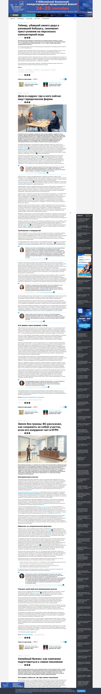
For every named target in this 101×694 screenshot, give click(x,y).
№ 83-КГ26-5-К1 (56, 513)
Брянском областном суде (45, 506)
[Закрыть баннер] (23, 683)
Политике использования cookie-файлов (23, 692)
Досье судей (29, 18)
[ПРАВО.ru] (15, 15)
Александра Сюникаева (27, 634)
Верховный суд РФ (40, 634)
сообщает (43, 43)
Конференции (20, 18)
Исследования (45, 18)
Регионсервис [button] (35, 545)
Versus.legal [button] (48, 530)
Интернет (21, 69)
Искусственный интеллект (35, 399)
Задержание (29, 69)
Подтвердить (81, 690)
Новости (20, 22)
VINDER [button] (30, 199)
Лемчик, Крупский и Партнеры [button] (25, 181)
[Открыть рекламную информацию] (90, 276)
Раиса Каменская (40, 397)
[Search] (74, 18)
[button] (25, 38)
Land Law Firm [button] (36, 592)
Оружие (54, 69)
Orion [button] (53, 243)
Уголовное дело (46, 69)
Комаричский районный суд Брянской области (29, 492)
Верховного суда (45, 513)
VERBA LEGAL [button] (26, 224)
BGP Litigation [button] (32, 153)
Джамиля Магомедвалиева (28, 397)
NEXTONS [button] (39, 157)
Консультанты (22, 399)
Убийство (37, 69)
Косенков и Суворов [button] (23, 148)
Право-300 (12, 18)
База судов (37, 18)
